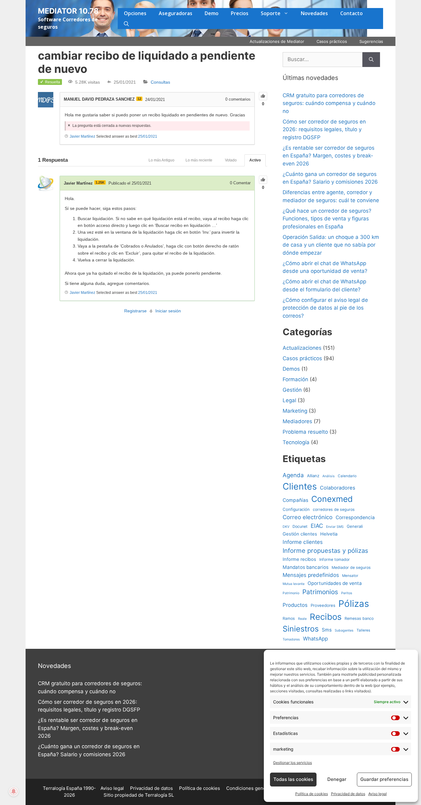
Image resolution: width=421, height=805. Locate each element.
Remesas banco (359, 618)
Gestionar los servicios (292, 762)
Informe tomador (334, 559)
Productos (295, 605)
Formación (295, 379)
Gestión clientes (300, 534)
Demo (212, 13)
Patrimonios (320, 592)
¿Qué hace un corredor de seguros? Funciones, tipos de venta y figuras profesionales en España (327, 219)
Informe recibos (299, 559)
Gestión (292, 390)
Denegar (336, 779)
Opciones (135, 13)
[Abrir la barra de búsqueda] (126, 24)
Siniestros (301, 628)
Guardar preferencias (384, 779)
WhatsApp (315, 639)
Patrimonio (291, 593)
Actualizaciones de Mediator (277, 41)
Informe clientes (303, 542)
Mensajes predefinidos (311, 575)
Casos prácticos (332, 41)
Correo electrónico (308, 517)
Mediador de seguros (351, 567)
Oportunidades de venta (335, 583)
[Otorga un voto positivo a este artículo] (263, 96)
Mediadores (297, 421)
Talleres (363, 630)
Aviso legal (377, 793)
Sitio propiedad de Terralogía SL (139, 795)
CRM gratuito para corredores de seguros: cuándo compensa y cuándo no (329, 103)
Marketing (295, 411)
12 (139, 99)
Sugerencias (371, 41)
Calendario (347, 476)
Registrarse (135, 310)
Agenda (293, 475)
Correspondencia (355, 517)
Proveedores (323, 605)
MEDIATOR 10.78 (68, 10)
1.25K (100, 182)
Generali (355, 526)
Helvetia (328, 534)
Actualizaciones (302, 348)
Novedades (314, 13)
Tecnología (296, 442)
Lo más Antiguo (161, 160)
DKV (286, 527)
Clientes (300, 486)
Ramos (289, 618)
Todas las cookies (293, 779)
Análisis (328, 476)
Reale (302, 619)
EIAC (317, 525)
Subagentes (344, 630)
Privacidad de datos (348, 793)
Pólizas (353, 603)
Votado (231, 160)
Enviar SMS (335, 527)
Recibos (325, 616)
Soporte (270, 13)
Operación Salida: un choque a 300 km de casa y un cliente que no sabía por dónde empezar (331, 245)
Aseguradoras (175, 13)
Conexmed (332, 499)
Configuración (296, 509)
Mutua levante (294, 584)
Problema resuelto (305, 432)
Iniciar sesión (168, 310)
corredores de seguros (334, 509)
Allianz (313, 475)
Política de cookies (311, 793)
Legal (289, 400)
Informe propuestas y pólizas (325, 550)
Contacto (351, 13)
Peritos (346, 593)
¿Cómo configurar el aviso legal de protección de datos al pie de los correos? (325, 308)
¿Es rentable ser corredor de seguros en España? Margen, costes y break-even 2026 (328, 156)
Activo (255, 160)
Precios (239, 13)
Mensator (350, 576)
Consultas (160, 82)
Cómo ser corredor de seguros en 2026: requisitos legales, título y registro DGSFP (324, 129)
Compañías (295, 500)
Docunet (300, 526)
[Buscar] (371, 59)
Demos (291, 369)
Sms (327, 630)
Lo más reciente (199, 160)
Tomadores (291, 639)
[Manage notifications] (13, 791)
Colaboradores (337, 488)
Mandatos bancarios (306, 567)
